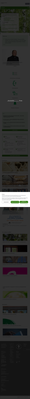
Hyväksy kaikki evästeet (15, 202)
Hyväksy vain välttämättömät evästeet (24, 202)
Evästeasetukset (6, 202)
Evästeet (26, 204)
